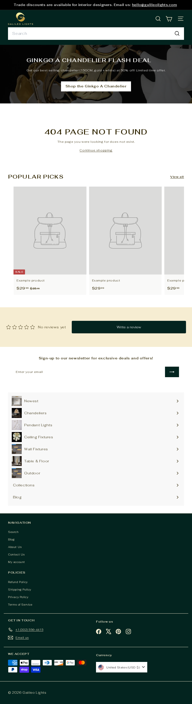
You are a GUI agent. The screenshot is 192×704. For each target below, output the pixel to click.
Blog (11, 539)
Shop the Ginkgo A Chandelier (96, 86)
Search (13, 532)
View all (177, 177)
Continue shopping (96, 150)
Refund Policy (18, 582)
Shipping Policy (19, 589)
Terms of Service (20, 604)
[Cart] (169, 18)
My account (16, 562)
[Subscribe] (172, 372)
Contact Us (16, 554)
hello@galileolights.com (154, 5)
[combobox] (96, 33)
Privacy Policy (18, 597)
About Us (15, 547)
